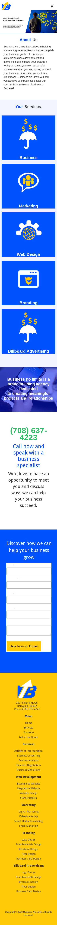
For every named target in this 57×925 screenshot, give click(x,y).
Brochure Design (28, 849)
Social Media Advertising (28, 821)
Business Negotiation (28, 765)
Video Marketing (28, 816)
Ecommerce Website (28, 783)
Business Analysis (28, 760)
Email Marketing (28, 825)
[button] (52, 4)
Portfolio (28, 732)
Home (28, 722)
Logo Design (28, 839)
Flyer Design (29, 853)
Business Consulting (28, 755)
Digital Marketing (29, 811)
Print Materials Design (28, 844)
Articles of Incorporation (28, 750)
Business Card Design (28, 858)
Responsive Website (28, 788)
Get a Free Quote (28, 737)
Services (28, 727)
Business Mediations (28, 769)
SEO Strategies (28, 797)
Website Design (28, 793)
